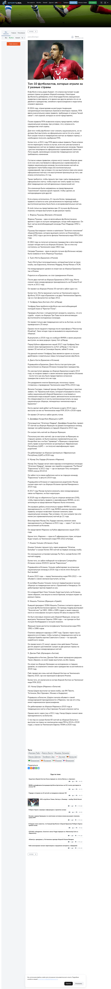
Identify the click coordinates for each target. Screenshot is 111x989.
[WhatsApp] (36, 768)
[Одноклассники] (31, 768)
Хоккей (45, 2)
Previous (2, 37)
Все (6, 38)
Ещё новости (14, 44)
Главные (13, 33)
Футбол (39, 2)
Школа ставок (82, 2)
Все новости (31, 2)
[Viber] (34, 768)
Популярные (21, 33)
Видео (72, 2)
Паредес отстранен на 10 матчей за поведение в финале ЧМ (48, 793)
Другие (51, 2)
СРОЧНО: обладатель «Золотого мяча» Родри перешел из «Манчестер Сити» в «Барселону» (53, 832)
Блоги (30, 37)
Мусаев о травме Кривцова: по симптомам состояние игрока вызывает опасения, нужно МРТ (54, 816)
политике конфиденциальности (48, 979)
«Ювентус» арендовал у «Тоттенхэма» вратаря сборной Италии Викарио (51, 839)
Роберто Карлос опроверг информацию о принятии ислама (47, 810)
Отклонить (78, 983)
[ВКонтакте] (29, 768)
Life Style (58, 2)
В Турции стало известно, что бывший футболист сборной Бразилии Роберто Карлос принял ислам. (55, 824)
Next (24, 37)
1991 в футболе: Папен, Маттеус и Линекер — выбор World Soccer (61, 799)
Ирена (77, 36)
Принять (68, 983)
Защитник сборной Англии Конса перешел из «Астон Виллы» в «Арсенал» (52, 779)
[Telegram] (38, 768)
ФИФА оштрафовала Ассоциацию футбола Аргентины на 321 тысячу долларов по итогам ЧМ (55, 786)
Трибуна (66, 2)
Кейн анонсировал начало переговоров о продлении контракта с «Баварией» (53, 846)
